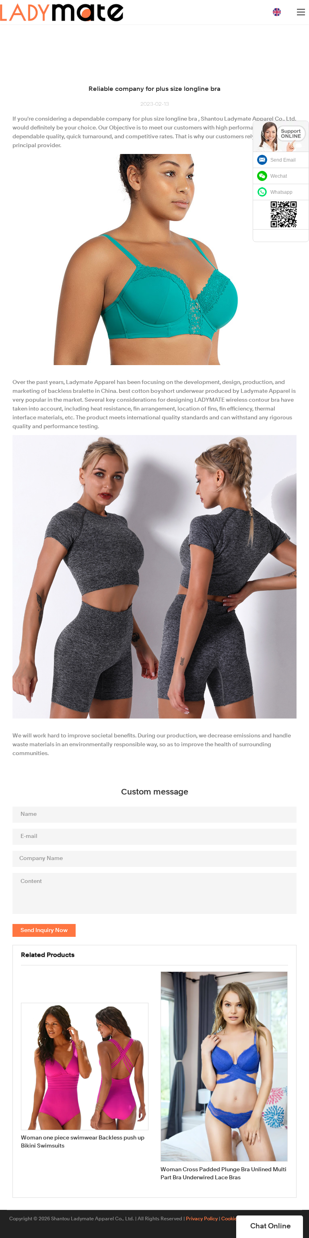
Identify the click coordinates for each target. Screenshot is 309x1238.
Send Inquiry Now (44, 930)
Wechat (278, 176)
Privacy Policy (202, 1219)
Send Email (283, 160)
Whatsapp (281, 192)
